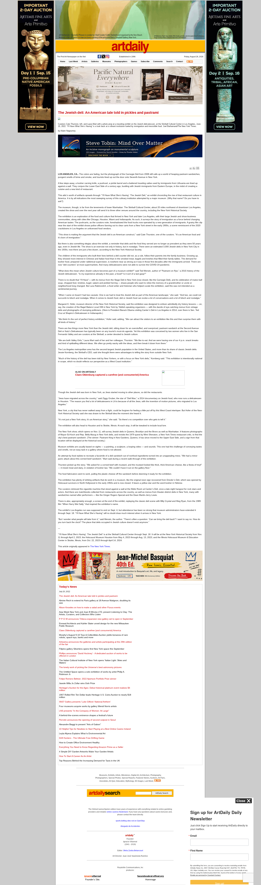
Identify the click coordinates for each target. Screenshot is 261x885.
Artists (84, 61)
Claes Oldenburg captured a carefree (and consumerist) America (112, 375)
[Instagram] (107, 58)
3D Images (139, 781)
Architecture (145, 775)
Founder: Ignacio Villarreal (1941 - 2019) (130, 841)
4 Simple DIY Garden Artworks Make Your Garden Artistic (86, 751)
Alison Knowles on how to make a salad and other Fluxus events (90, 607)
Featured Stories (142, 778)
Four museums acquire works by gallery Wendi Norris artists (88, 706)
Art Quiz (112, 781)
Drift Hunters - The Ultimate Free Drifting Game (81, 738)
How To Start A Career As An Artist (75, 756)
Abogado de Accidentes (130, 826)
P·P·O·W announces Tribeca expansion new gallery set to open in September (96, 619)
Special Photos (114, 778)
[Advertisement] (167, 606)
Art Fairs (161, 778)
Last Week (73, 61)
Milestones (125, 775)
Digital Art (135, 775)
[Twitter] (103, 58)
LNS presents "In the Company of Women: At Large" (84, 711)
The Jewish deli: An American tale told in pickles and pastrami (88, 596)
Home (62, 61)
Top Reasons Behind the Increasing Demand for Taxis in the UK (89, 760)
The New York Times (100, 546)
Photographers (120, 61)
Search (169, 61)
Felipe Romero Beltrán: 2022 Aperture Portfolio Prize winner (87, 679)
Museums (106, 61)
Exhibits (111, 775)
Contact (179, 61)
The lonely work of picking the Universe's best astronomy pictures (90, 667)
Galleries (95, 61)
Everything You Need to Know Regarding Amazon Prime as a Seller (91, 747)
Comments (158, 61)
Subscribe (145, 61)
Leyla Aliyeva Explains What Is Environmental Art (82, 733)
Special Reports (128, 778)
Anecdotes (103, 781)
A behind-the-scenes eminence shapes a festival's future (86, 715)
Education (120, 781)
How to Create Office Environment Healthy (79, 742)
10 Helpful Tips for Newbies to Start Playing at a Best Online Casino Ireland (95, 729)
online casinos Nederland (117, 812)
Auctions (153, 778)
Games (134, 61)
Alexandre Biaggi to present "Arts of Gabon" (80, 724)
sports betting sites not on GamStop (130, 821)
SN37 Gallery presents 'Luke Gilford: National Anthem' (85, 702)
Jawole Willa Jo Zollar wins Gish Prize (77, 683)
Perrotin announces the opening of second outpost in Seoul (87, 720)
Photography (155, 775)
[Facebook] (99, 58)
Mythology (130, 781)
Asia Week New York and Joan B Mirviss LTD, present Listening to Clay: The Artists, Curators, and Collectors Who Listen (95, 613)
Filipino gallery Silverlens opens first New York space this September (91, 649)
